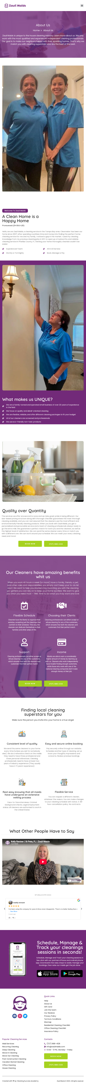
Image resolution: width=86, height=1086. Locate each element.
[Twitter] (25, 1016)
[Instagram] (20, 1016)
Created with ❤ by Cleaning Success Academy (20, 1081)
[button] (82, 5)
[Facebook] (14, 1016)
